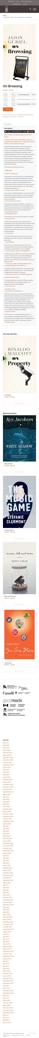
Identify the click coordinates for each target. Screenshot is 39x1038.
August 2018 (7, 959)
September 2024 (8, 792)
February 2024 (7, 809)
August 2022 (7, 853)
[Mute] (28, 132)
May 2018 (6, 966)
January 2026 (7, 755)
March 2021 (6, 895)
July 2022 (6, 856)
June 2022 (6, 858)
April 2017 (6, 986)
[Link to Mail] (34, 1033)
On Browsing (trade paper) (24, 99)
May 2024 (6, 802)
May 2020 (6, 909)
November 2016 (8, 990)
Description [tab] (7, 124)
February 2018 (7, 973)
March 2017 (6, 988)
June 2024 (6, 799)
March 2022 (6, 865)
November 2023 (8, 816)
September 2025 (8, 765)
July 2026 (6, 743)
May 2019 (6, 939)
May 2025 (6, 772)
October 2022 (7, 848)
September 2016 (8, 993)
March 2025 (6, 777)
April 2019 (6, 941)
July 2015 (6, 1015)
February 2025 (7, 779)
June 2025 (6, 770)
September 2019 (8, 929)
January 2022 (7, 870)
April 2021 (6, 892)
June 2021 (6, 887)
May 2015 (6, 1017)
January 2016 (7, 1005)
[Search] (29, 9)
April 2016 (6, 998)
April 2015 (6, 1020)
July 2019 (6, 934)
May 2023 (6, 831)
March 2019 (6, 944)
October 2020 (7, 902)
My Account (11, 1)
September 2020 (8, 905)
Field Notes (27, 114)
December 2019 (8, 922)
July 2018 (6, 961)
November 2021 (8, 875)
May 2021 (6, 890)
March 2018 (6, 971)
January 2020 (7, 919)
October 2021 (7, 878)
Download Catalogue (26, 1)
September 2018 (8, 956)
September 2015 (8, 1013)
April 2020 (6, 912)
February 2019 (7, 946)
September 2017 (8, 983)
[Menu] (33, 9)
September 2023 (8, 821)
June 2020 (6, 907)
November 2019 (8, 924)
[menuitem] (11, 1)
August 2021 (7, 882)
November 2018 (8, 951)
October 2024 (7, 789)
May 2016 (6, 995)
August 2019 (7, 932)
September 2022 (8, 851)
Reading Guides (17, 4)
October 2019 (7, 927)
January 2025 (7, 782)
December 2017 (8, 978)
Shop (17, 1)
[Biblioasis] (16, 9)
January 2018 (7, 976)
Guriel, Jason (21, 116)
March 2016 (6, 1000)
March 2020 (6, 914)
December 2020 (8, 900)
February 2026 (7, 752)
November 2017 (8, 981)
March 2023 (6, 836)
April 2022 (6, 863)
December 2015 (8, 1008)
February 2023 (7, 838)
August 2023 (7, 824)
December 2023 (8, 814)
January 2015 (7, 1022)
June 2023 (6, 829)
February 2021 (7, 897)
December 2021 (8, 873)
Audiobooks (21, 114)
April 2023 (6, 833)
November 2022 (8, 846)
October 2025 (7, 762)
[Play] (6, 132)
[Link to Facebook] (29, 1033)
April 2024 (6, 804)
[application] (19, 131)
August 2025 (7, 767)
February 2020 (7, 917)
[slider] (32, 131)
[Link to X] (32, 1033)
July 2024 (6, 797)
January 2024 (7, 811)
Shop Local (8, 170)
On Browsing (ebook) (23, 94)
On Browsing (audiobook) (23, 104)
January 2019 (7, 949)
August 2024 (7, 794)
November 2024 (8, 787)
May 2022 (6, 860)
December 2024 (8, 784)
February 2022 (7, 868)
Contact (25, 4)
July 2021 (6, 885)
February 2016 (7, 1003)
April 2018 (6, 968)
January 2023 (7, 841)
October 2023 (7, 819)
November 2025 (8, 760)
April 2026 (6, 748)
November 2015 (8, 1010)
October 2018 (7, 954)
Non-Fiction (10, 116)
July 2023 (6, 826)
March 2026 (6, 750)
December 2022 (8, 843)
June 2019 (6, 936)
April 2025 (6, 775)
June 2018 (6, 963)
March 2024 (6, 806)
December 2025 (8, 757)
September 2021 (8, 880)
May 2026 (6, 745)
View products (20, 403)
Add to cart (8, 109)
